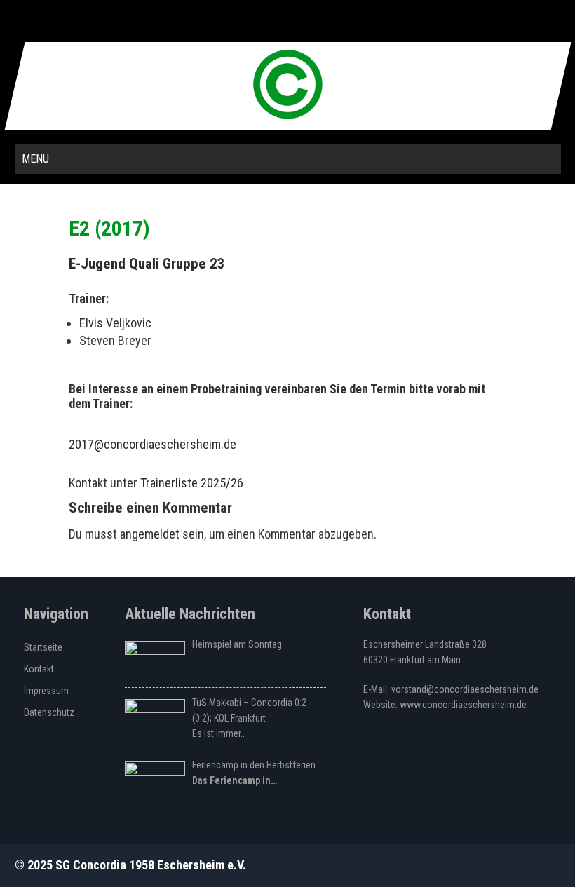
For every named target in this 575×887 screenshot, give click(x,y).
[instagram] (286, 21)
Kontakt (39, 669)
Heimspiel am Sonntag (237, 644)
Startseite (43, 647)
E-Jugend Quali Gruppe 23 (147, 263)
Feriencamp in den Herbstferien (254, 765)
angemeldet (150, 534)
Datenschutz (49, 712)
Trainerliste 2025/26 (191, 482)
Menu (35, 158)
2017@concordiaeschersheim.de (152, 444)
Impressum (46, 690)
